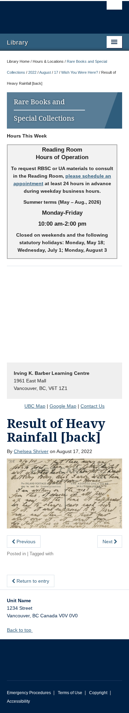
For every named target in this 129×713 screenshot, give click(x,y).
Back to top (20, 630)
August (45, 72)
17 (56, 72)
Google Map (63, 406)
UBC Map (34, 406)
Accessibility (18, 701)
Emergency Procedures (29, 692)
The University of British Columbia (47, 14)
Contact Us (92, 406)
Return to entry (32, 581)
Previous (25, 541)
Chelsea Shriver (31, 451)
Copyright (98, 692)
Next (108, 541)
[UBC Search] (114, 8)
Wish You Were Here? (79, 72)
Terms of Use (70, 692)
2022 (32, 72)
